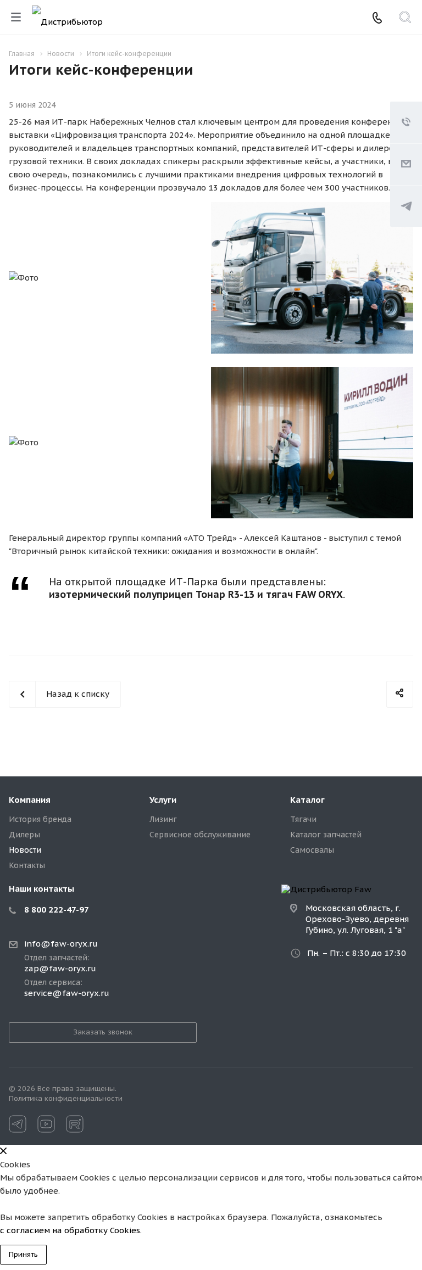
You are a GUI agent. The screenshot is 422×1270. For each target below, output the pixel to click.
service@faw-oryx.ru (66, 993)
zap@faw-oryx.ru (60, 969)
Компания (30, 800)
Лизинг (163, 819)
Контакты (27, 865)
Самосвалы (312, 850)
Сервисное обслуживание (200, 835)
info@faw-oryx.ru (61, 943)
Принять (23, 1254)
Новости (25, 850)
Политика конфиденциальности (66, 1098)
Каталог (307, 800)
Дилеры (24, 835)
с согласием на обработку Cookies (70, 1230)
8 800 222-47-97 (56, 909)
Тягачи (303, 819)
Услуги (162, 800)
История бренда (40, 819)
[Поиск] (405, 18)
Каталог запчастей (326, 835)
